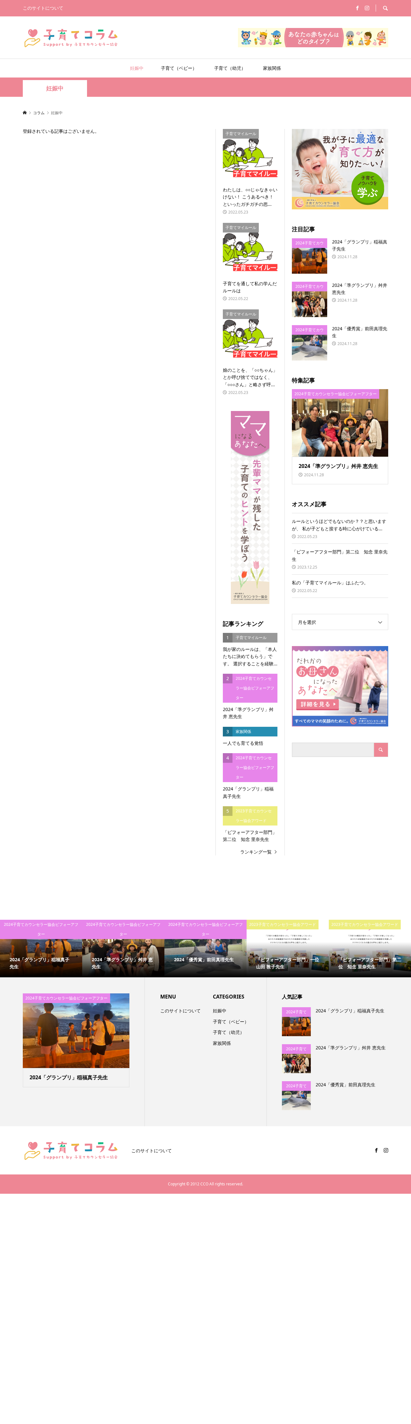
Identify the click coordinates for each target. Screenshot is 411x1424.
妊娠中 (137, 68)
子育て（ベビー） (179, 68)
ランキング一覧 (256, 852)
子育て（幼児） (230, 68)
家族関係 (272, 68)
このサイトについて (43, 8)
